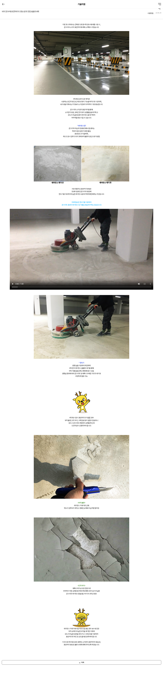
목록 (82, 662)
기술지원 (81, 4)
